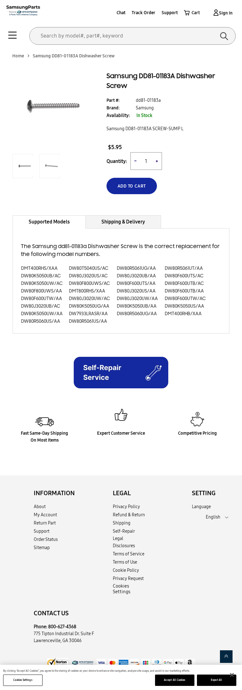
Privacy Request (128, 578)
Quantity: (117, 161)
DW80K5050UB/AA (137, 306)
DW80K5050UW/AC (42, 283)
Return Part (45, 523)
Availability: (118, 115)
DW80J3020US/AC (88, 276)
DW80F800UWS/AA (41, 291)
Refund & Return (129, 515)
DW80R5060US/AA (40, 321)
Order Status (46, 539)
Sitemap (42, 547)
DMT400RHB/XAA (183, 313)
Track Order (143, 12)
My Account (45, 515)
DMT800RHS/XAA (87, 291)
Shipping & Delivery (123, 221)
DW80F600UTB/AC (184, 283)
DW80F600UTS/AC (184, 276)
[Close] (232, 675)
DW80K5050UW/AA (42, 313)
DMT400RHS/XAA (39, 268)
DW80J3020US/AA (136, 291)
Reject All (216, 680)
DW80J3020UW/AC (89, 298)
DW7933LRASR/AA (88, 313)
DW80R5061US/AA (88, 321)
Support (170, 12)
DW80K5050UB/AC (41, 276)
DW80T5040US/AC (88, 268)
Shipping (121, 523)
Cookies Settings (22, 680)
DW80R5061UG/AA (136, 268)
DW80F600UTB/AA (184, 291)
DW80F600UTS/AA (136, 283)
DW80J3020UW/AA (137, 298)
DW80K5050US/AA (184, 306)
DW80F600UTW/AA (41, 298)
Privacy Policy (126, 506)
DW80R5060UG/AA (137, 313)
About (40, 506)
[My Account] (215, 12)
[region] (121, 677)
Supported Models (49, 221)
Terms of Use (125, 562)
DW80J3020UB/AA (136, 276)
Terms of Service (128, 554)
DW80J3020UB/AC (40, 306)
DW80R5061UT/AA (184, 268)
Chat (121, 12)
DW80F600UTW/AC (185, 298)
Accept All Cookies (174, 680)
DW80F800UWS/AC (89, 283)
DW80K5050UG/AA (89, 306)
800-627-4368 (62, 626)
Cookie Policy (126, 570)
